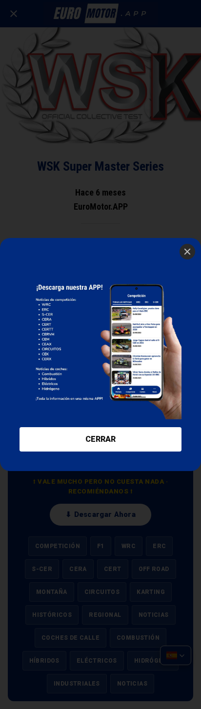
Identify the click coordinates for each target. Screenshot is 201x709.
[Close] (187, 251)
